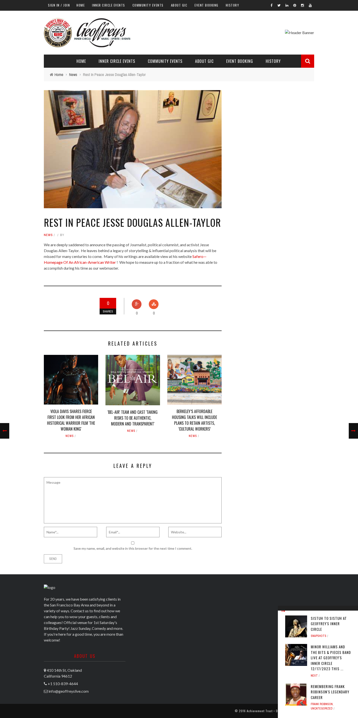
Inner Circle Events (108, 5)
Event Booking (206, 5)
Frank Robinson (322, 704)
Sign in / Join (59, 5)
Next (314, 676)
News (48, 235)
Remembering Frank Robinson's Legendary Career (330, 692)
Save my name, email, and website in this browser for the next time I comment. (133, 548)
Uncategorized (322, 708)
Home (80, 5)
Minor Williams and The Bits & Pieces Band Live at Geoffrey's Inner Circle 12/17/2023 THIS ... (331, 657)
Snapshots (318, 636)
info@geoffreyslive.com (68, 691)
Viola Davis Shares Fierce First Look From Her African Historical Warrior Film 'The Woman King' (71, 420)
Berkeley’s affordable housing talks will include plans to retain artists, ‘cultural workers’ (194, 420)
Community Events (148, 5)
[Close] (283, 611)
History (232, 5)
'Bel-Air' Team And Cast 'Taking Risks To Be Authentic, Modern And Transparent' (133, 418)
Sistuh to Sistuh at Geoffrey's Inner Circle (329, 623)
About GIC (179, 5)
